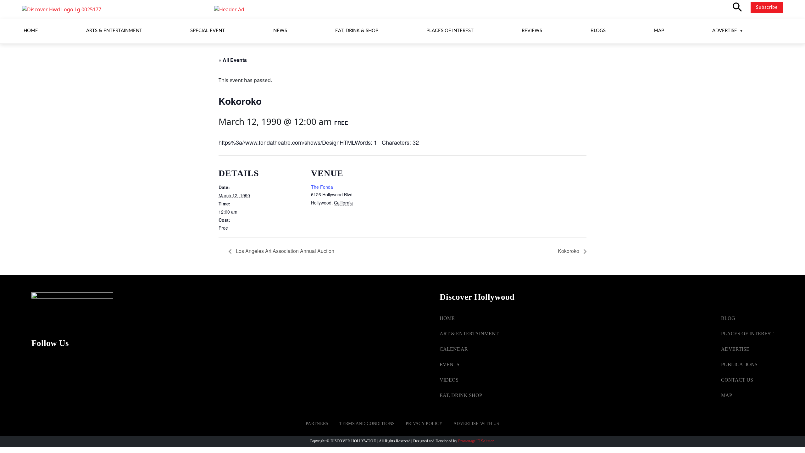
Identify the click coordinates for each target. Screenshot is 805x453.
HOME (447, 318)
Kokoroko (569, 250)
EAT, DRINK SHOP (461, 395)
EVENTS (449, 364)
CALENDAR (454, 349)
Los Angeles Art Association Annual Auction (284, 250)
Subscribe (767, 7)
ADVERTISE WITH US (476, 423)
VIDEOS (449, 380)
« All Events (233, 60)
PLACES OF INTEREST (747, 333)
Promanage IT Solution (476, 441)
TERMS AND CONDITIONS (367, 423)
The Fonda (322, 187)
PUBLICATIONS (739, 364)
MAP (726, 395)
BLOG (728, 318)
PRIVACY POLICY (424, 423)
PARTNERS (317, 423)
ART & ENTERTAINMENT (469, 333)
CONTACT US (737, 380)
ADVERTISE (735, 349)
